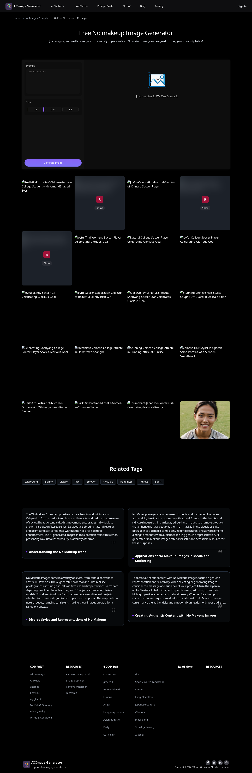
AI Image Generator (27, 6)
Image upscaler (75, 680)
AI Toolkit (56, 6)
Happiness (126, 481)
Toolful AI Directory (41, 705)
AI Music (35, 680)
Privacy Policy (37, 711)
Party (106, 727)
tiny (137, 674)
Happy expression (113, 712)
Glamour (140, 712)
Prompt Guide (105, 6)
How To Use (81, 6)
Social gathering (144, 727)
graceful (108, 682)
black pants (141, 719)
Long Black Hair (144, 697)
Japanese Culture (145, 704)
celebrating (31, 481)
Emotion (91, 481)
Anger (106, 704)
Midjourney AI (38, 674)
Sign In (242, 6)
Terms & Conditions (41, 717)
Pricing (159, 6)
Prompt (30, 65)
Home (17, 18)
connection (109, 674)
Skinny (49, 481)
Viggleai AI (36, 699)
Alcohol (139, 734)
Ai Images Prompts (37, 18)
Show (47, 263)
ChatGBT (35, 693)
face (77, 481)
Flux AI (127, 6)
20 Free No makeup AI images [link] (71, 18)
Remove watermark (77, 686)
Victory (64, 481)
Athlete (144, 481)
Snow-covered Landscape (149, 682)
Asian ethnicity (111, 719)
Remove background (78, 674)
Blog (142, 6)
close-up (108, 481)
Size (28, 102)
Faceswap (71, 693)
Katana (139, 689)
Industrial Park (111, 689)
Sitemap (34, 686)
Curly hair (109, 734)
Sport (158, 481)
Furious (107, 697)
